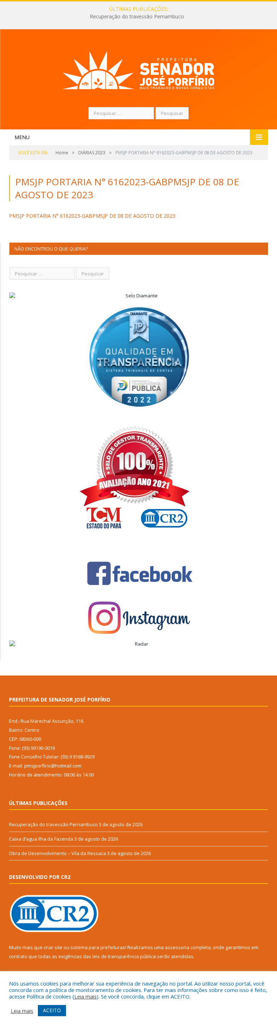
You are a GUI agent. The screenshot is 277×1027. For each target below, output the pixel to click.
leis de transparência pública (124, 956)
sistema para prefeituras (97, 947)
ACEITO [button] (52, 1010)
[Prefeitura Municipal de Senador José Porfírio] (138, 69)
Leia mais (85, 996)
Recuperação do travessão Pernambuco (53, 824)
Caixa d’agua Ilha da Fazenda (137, 16)
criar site (53, 947)
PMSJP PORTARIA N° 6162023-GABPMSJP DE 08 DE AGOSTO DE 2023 (92, 215)
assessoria (177, 947)
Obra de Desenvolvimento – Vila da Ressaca (57, 853)
